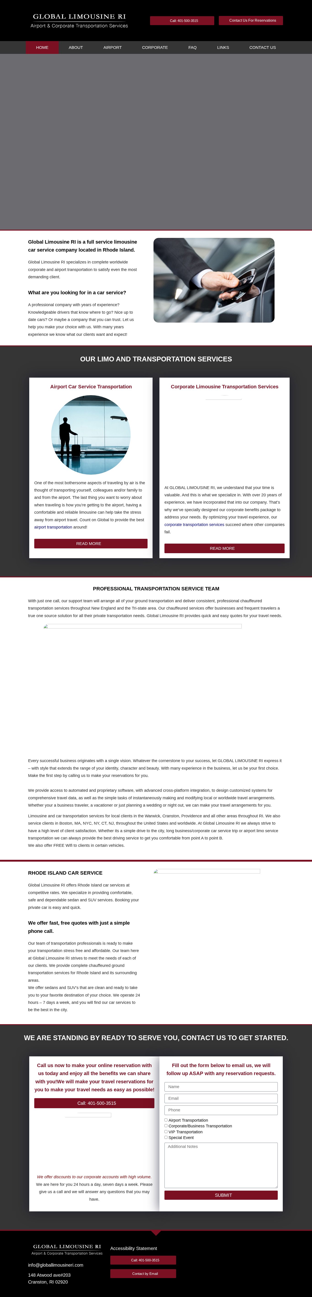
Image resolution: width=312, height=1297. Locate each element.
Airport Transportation (188, 1120)
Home (42, 47)
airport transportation (53, 527)
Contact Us (262, 47)
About (76, 47)
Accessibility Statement (133, 1248)
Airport (112, 47)
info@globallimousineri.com (55, 1265)
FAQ (192, 47)
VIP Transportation (186, 1131)
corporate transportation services (194, 524)
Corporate (155, 47)
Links (223, 47)
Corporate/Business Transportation (200, 1126)
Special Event (181, 1137)
